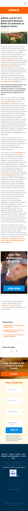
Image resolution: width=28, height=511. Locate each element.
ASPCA (14, 449)
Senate (16, 81)
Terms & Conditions (9, 440)
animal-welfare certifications (11, 174)
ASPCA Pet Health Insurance (14, 499)
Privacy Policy (15, 440)
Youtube (14, 480)
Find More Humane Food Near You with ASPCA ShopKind (14, 331)
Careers (11, 454)
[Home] (14, 3)
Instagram (17, 480)
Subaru (14, 493)
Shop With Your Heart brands (10, 66)
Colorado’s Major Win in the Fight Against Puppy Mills (14, 335)
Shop (13, 458)
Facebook (6, 480)
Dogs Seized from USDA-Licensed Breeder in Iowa (14, 326)
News (2, 15)
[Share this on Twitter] (16, 351)
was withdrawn (8, 101)
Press (23, 454)
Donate (14, 10)
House (5, 81)
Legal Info (12, 467)
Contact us (5, 305)
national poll (17, 153)
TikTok (21, 480)
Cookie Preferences (20, 467)
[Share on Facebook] (11, 351)
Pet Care (23, 456)
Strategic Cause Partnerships (10, 456)
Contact (17, 454)
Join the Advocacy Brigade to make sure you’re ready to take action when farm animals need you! (13, 240)
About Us (4, 454)
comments (10, 60)
